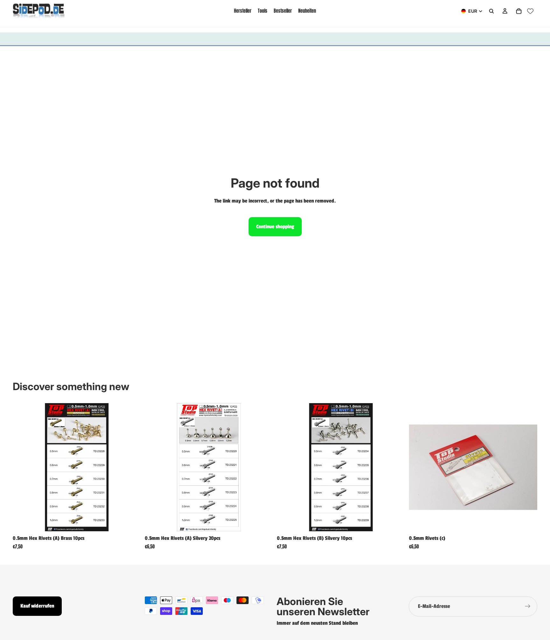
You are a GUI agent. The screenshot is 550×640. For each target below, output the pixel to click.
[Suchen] (491, 11)
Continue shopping (275, 227)
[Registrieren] (527, 606)
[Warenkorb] (519, 11)
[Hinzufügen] (131, 521)
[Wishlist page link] (530, 11)
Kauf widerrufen (37, 606)
